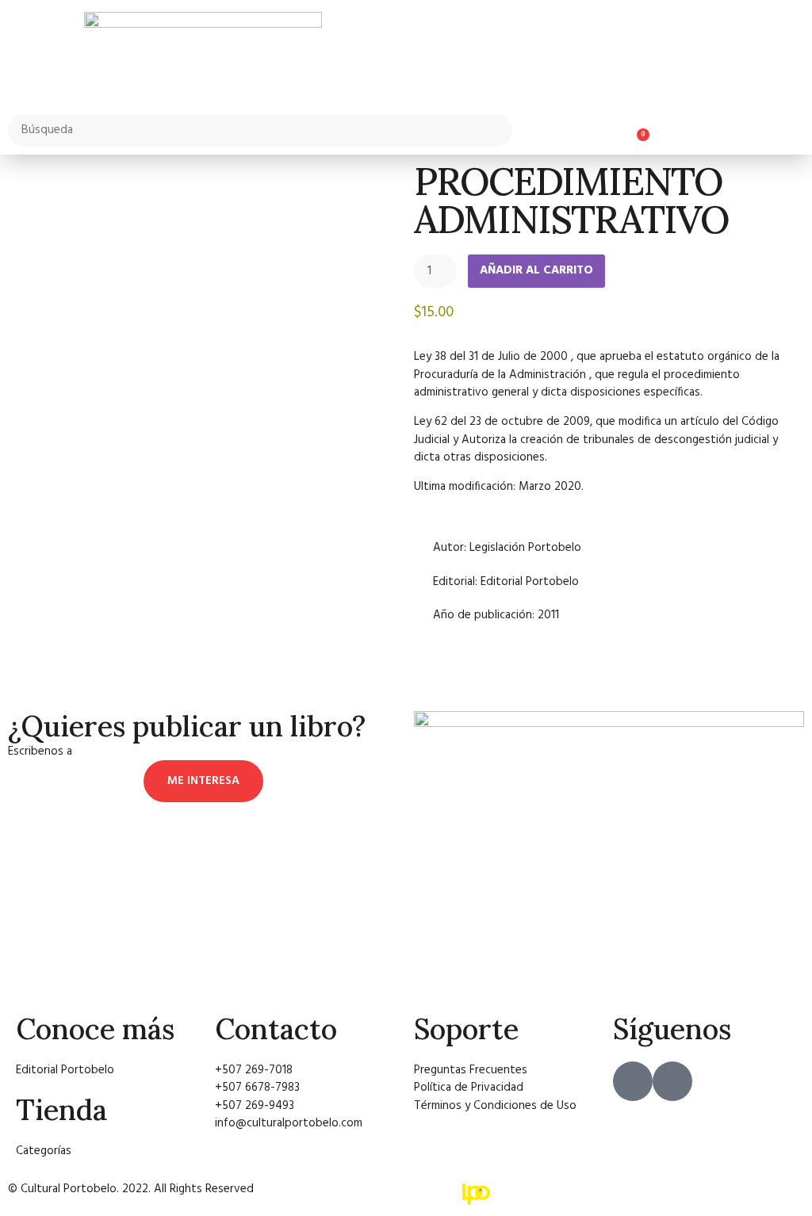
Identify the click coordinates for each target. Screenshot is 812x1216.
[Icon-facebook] (633, 1081)
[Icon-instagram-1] (672, 1081)
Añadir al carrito (536, 270)
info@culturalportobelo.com (149, 751)
